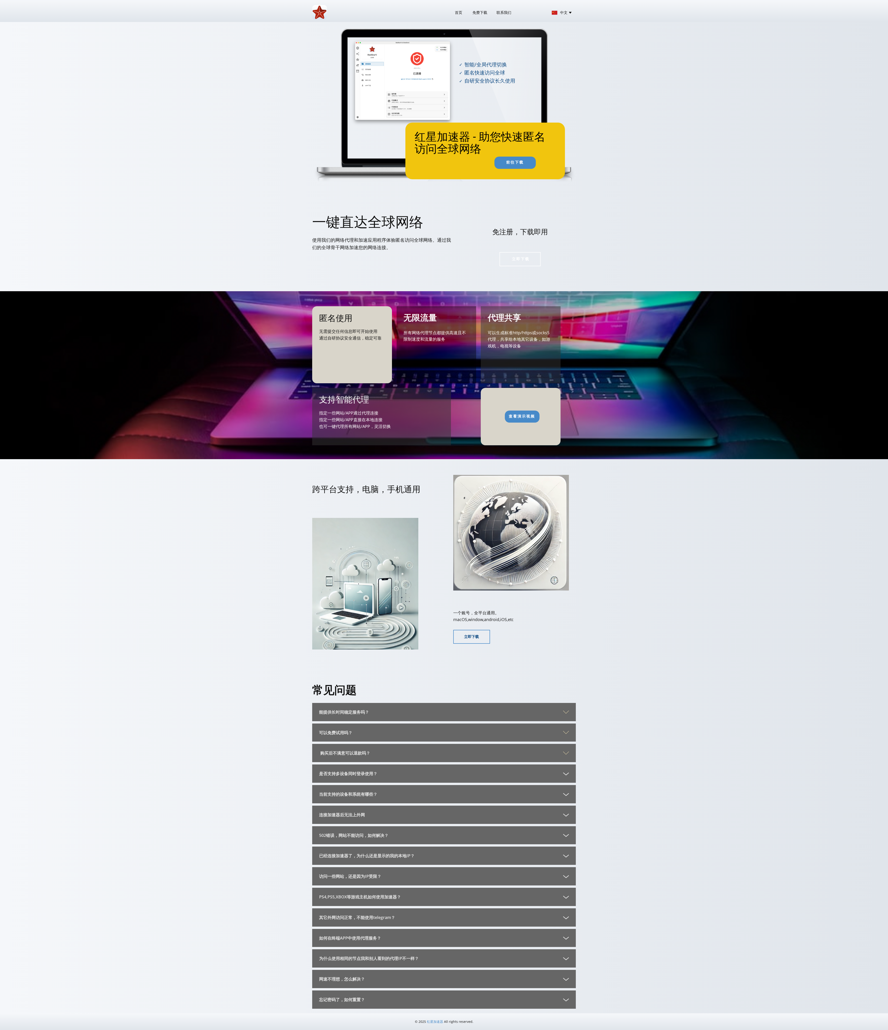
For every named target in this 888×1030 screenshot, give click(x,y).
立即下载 (520, 259)
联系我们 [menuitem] (503, 12)
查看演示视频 (522, 416)
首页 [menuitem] (458, 12)
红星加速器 (435, 1021)
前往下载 (515, 162)
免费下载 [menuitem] (479, 12)
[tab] (444, 712)
